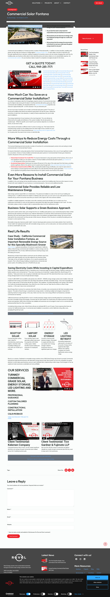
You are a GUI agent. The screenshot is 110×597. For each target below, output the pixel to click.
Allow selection (98, 582)
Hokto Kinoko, (11, 247)
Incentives (91, 573)
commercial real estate (41, 104)
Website (9, 524)
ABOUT (56, 3)
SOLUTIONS (36, 3)
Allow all (97, 577)
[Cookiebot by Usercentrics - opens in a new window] (9, 594)
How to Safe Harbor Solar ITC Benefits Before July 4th (94, 71)
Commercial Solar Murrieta (58, 81)
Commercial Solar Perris (60, 85)
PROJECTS (48, 3)
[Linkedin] (84, 559)
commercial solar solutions (15, 58)
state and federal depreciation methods (60, 165)
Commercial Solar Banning (50, 71)
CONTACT (67, 3)
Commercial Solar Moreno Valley (57, 80)
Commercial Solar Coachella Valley (52, 74)
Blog (92, 569)
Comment (10, 488)
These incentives (68, 168)
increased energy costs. (41, 52)
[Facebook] (76, 559)
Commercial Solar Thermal (59, 87)
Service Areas (79, 573)
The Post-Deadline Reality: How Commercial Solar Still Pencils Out (94, 55)
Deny (97, 587)
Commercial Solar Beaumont (65, 71)
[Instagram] (80, 559)
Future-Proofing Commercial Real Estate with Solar (93, 63)
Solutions (78, 569)
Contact (99, 573)
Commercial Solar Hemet (54, 76)
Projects (86, 569)
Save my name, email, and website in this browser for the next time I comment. (29, 532)
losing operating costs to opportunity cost (44, 130)
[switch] (43, 594)
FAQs (98, 569)
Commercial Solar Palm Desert (58, 83)
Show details (78, 594)
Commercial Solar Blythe (49, 72)
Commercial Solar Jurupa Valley (55, 78)
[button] (93, 38)
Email (9, 517)
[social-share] (66, 470)
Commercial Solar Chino (63, 72)
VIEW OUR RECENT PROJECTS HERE (18, 417)
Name (9, 509)
